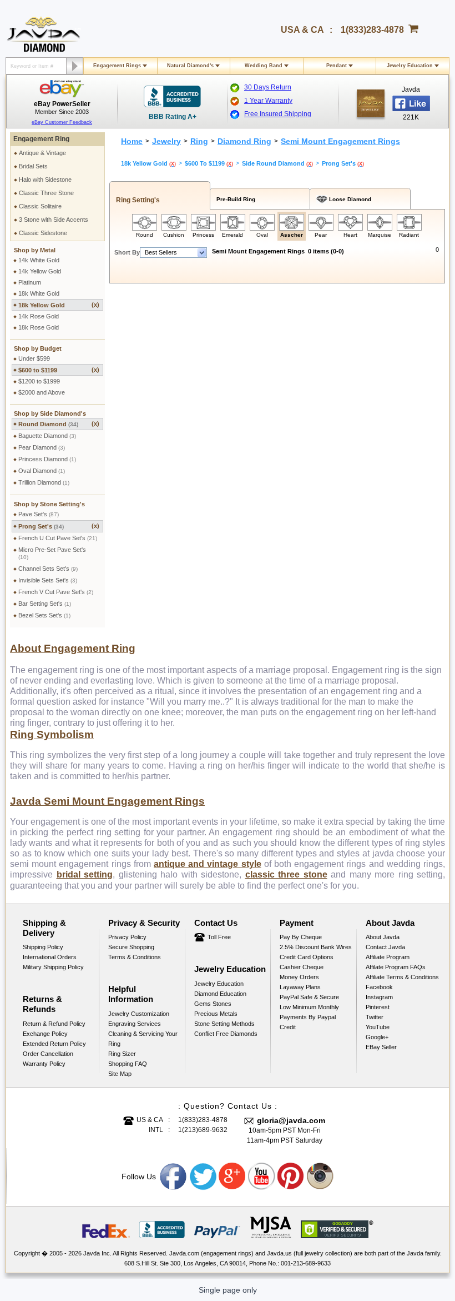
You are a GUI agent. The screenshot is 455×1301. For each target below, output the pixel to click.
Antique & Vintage (42, 152)
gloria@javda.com (291, 1120)
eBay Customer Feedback (62, 122)
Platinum (29, 282)
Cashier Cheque (301, 967)
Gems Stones (212, 1003)
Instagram (379, 997)
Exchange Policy (45, 1033)
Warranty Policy (44, 1063)
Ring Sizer (122, 1053)
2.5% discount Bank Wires (316, 947)
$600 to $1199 (58, 369)
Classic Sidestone (43, 233)
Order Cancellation (48, 1053)
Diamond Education (220, 993)
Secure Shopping (131, 947)
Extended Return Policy (54, 1043)
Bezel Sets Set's (44, 615)
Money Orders (299, 977)
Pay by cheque (301, 937)
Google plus (232, 1176)
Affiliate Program (388, 957)
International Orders (50, 957)
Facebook (379, 987)
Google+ (377, 1037)
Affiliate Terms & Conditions (402, 977)
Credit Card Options (306, 957)
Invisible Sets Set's (47, 580)
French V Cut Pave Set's (55, 592)
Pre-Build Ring (234, 199)
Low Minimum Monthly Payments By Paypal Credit (309, 1017)
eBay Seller (381, 1047)
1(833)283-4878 (372, 29)
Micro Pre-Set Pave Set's (52, 553)
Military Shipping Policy (53, 967)
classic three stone (286, 874)
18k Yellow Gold (58, 304)
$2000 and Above (41, 392)
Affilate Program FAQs (396, 967)
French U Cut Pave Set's (57, 538)
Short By (127, 252)
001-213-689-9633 (306, 1263)
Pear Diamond (41, 447)
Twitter (374, 1017)
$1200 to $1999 (39, 381)
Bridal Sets (33, 166)
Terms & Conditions (134, 957)
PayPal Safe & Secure (309, 997)
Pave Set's (38, 514)
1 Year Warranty (268, 100)
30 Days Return (267, 87)
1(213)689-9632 (203, 1130)
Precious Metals (215, 1013)
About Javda (383, 937)
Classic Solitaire (40, 206)
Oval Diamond (41, 470)
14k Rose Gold (38, 316)
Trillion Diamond (43, 482)
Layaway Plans (300, 987)
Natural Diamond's (190, 65)
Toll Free (219, 937)
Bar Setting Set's (44, 603)
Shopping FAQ (127, 1063)
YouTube (378, 1027)
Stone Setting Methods (224, 1023)
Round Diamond (58, 423)
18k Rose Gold (38, 327)
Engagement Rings (117, 65)
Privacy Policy (127, 937)
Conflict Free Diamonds (225, 1033)
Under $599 (34, 358)
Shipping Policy (43, 947)
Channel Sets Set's (48, 568)
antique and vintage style (207, 864)
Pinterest (378, 1007)
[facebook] (371, 103)
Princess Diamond (47, 459)
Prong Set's (58, 526)
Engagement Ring (41, 139)
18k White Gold (38, 293)
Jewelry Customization (138, 1013)
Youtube (262, 1176)
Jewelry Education (410, 65)
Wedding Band (263, 65)
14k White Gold (38, 260)
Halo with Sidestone (45, 179)
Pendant (336, 65)
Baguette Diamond (47, 435)
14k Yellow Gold (39, 271)
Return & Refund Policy (54, 1023)
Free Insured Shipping (277, 114)
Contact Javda (385, 947)
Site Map (120, 1073)
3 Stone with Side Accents (53, 219)
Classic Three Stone (46, 193)
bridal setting (85, 874)
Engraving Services (134, 1023)
